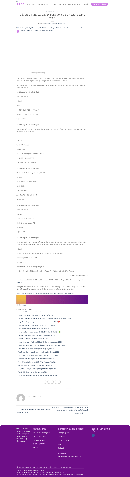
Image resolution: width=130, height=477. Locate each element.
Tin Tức (86, 4)
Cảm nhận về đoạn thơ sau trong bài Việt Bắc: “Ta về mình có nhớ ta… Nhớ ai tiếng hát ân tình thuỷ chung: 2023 (70, 410)
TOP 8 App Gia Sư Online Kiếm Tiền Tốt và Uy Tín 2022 (37, 362)
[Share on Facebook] (45, 382)
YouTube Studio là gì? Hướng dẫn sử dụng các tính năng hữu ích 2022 (42, 345)
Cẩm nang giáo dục (52, 11)
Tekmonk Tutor (61, 23)
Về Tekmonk (31, 4)
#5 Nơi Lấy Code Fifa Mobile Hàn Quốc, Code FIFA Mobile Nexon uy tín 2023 (44, 318)
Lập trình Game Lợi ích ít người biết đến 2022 (33, 338)
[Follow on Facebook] (93, 435)
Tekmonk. (19, 282)
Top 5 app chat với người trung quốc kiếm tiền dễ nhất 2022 (38, 352)
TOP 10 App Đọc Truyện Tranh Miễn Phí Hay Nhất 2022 (37, 359)
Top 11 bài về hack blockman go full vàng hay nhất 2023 (37, 349)
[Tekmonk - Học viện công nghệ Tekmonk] (20, 4)
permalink (68, 388)
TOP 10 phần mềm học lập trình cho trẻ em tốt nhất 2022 (37, 325)
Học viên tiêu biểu (60, 4)
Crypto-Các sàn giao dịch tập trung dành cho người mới (37, 369)
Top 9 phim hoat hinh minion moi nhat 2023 (32, 372)
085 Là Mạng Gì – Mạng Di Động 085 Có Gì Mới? (35, 365)
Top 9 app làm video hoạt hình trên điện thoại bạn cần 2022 (38, 375)
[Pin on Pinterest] (55, 382)
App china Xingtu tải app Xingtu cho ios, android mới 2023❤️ (39, 322)
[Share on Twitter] (48, 382)
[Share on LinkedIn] (59, 382)
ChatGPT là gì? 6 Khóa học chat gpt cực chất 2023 (35, 315)
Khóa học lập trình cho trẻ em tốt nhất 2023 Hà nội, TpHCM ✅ (39, 332)
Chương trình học (44, 4)
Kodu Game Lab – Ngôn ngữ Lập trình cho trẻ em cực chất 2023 (40, 342)
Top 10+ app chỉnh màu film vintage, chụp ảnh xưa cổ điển (38, 355)
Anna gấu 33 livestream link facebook (31, 312)
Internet (24, 305)
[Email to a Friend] (52, 382)
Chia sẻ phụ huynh (74, 4)
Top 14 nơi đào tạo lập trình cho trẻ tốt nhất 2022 (34, 328)
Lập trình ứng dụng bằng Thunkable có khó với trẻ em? (37, 335)
